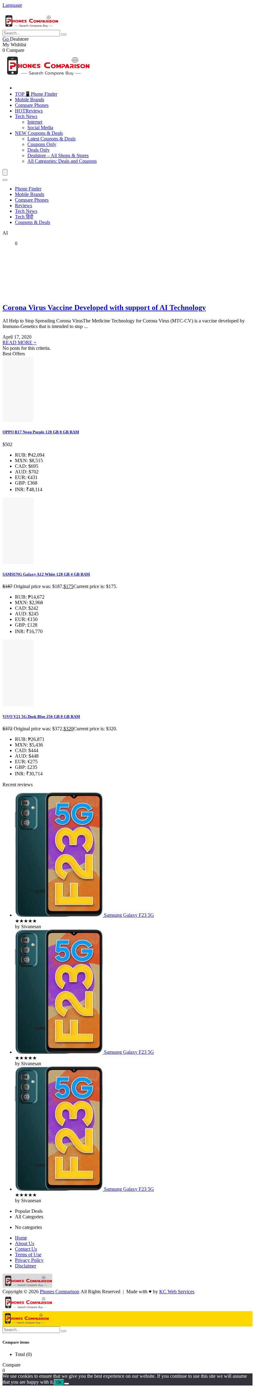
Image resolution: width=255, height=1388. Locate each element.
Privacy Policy (29, 1260)
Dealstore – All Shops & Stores (58, 155)
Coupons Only (41, 144)
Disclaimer (25, 1265)
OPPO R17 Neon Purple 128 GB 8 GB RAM (40, 432)
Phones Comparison (59, 1291)
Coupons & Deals (39, 133)
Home (21, 1237)
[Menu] (4, 172)
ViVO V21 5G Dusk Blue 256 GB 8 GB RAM (41, 716)
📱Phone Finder (36, 94)
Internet (34, 122)
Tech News (26, 116)
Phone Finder (28, 188)
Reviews (29, 110)
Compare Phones (32, 105)
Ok (59, 1382)
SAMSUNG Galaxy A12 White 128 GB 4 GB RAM (46, 574)
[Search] (4, 180)
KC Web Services (176, 1291)
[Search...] (63, 34)
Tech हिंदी (24, 216)
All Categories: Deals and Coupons (62, 161)
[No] (66, 1384)
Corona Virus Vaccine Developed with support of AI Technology (104, 308)
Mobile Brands (29, 99)
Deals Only (38, 150)
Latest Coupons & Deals (51, 138)
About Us (24, 1243)
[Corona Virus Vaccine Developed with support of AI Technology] (40, 294)
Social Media (40, 127)
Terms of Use (28, 1254)
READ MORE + (19, 342)
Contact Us (26, 1249)
